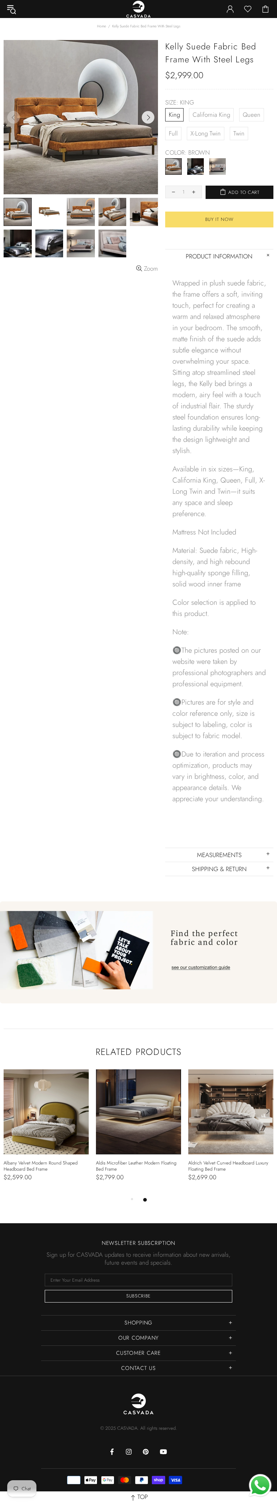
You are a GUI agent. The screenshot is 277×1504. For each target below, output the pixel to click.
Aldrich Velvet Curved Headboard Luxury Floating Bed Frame (228, 1166)
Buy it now (219, 219)
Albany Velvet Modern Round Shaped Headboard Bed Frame (41, 1166)
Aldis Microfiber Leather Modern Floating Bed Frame (136, 1166)
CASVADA (138, 1403)
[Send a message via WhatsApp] (260, 1485)
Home (101, 26)
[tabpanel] (46, 1132)
